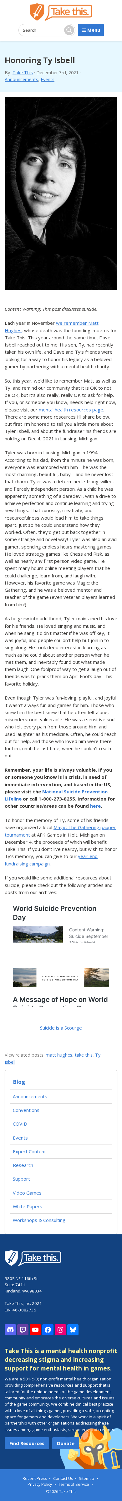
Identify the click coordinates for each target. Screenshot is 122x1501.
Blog (19, 1082)
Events (47, 79)
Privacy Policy (40, 1484)
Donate (65, 1443)
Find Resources (26, 1443)
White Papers (27, 1206)
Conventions (26, 1110)
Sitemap (86, 1478)
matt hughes (59, 1055)
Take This (23, 73)
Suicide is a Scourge (61, 1028)
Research (23, 1165)
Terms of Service (73, 1484)
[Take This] (61, 12)
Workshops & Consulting (39, 1220)
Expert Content (29, 1151)
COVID (20, 1124)
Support (21, 1179)
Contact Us (63, 1478)
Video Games (27, 1193)
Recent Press (35, 1478)
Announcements (21, 79)
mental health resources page (71, 409)
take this (84, 1055)
